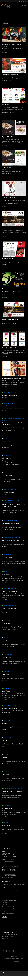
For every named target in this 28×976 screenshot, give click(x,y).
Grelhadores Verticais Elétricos (9, 909)
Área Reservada (8, 1)
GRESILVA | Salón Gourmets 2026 (10, 934)
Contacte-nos (5, 891)
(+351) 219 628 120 (9, 859)
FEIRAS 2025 (5, 939)
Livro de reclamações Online (17, 958)
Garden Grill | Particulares (8, 913)
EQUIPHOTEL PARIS (7, 941)
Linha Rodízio (5, 904)
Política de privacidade (7, 958)
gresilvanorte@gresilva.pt (11, 875)
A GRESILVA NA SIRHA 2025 (9, 936)
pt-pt (15, 1)
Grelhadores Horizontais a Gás (9, 900)
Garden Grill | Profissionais (8, 907)
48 (14, 874)
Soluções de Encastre (7, 911)
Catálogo (4, 916)
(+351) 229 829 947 (9, 874)
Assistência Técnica (14, 891)
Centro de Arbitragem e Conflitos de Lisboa (11, 959)
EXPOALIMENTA (6, 943)
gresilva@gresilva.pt (9, 861)
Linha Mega (4, 902)
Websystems (16, 961)
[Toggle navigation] (25, 5)
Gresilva (15, 956)
